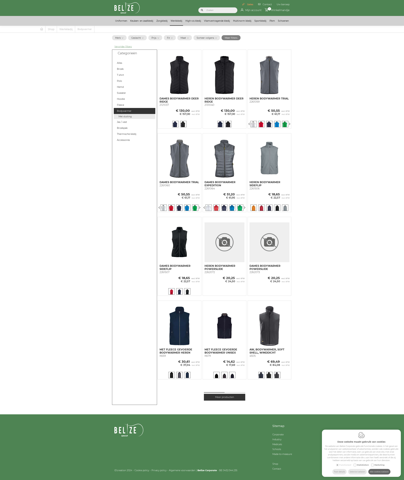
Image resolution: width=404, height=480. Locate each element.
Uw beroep (283, 4)
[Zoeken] (202, 10)
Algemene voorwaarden (182, 470)
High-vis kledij (193, 20)
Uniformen (121, 20)
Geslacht (136, 37)
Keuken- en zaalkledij (141, 20)
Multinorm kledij (242, 20)
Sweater (121, 93)
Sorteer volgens (205, 37)
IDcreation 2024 (123, 470)
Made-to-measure (282, 454)
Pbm (272, 20)
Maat (183, 37)
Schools (276, 449)
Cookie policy (141, 470)
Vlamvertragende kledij (217, 20)
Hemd (120, 87)
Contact (267, 4)
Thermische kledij (126, 134)
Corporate (278, 434)
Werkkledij (176, 20)
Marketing (379, 465)
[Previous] (249, 124)
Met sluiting (125, 116)
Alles (119, 63)
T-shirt (120, 75)
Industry (276, 439)
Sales (250, 4)
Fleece (120, 105)
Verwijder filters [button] (123, 46)
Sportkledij (260, 20)
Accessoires (123, 140)
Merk (118, 37)
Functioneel (345, 465)
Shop (51, 29)
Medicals (277, 444)
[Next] (289, 124)
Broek (120, 69)
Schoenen (283, 20)
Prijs (154, 37)
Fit (168, 37)
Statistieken (363, 465)
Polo (119, 81)
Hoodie (121, 99)
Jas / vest (122, 122)
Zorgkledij (162, 20)
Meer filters (231, 37)
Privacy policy (159, 470)
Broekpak (122, 128)
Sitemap (278, 426)
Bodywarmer (124, 111)
